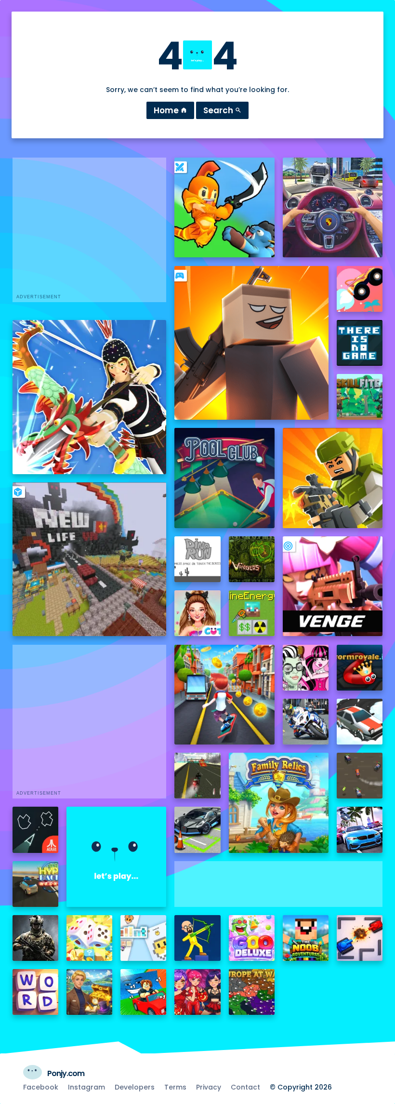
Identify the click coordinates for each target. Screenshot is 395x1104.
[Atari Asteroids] (35, 829)
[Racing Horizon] (359, 829)
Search (222, 110)
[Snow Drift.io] (359, 722)
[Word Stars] (35, 992)
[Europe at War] (252, 992)
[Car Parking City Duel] (197, 829)
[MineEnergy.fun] (252, 613)
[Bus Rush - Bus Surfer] (224, 695)
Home (170, 110)
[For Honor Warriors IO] (116, 856)
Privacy (208, 1087)
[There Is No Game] (359, 343)
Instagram (86, 1087)
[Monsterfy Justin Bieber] (306, 668)
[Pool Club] (224, 478)
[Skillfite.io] (359, 397)
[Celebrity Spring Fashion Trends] (197, 613)
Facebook (40, 1087)
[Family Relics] (279, 802)
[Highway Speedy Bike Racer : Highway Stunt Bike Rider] (197, 775)
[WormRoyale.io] (359, 668)
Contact (245, 1087)
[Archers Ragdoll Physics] (197, 938)
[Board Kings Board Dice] (89, 938)
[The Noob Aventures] (306, 938)
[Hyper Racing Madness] (35, 884)
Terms (175, 1087)
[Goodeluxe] (252, 938)
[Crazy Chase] (359, 775)
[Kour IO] (332, 478)
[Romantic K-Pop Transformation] (197, 992)
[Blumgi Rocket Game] (359, 289)
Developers (135, 1087)
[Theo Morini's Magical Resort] (89, 992)
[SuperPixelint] (143, 938)
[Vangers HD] (252, 559)
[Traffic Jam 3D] (332, 207)
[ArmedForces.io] (35, 938)
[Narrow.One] (90, 397)
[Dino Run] (197, 559)
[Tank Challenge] (359, 938)
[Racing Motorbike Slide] (306, 722)
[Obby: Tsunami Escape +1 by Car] (143, 992)
